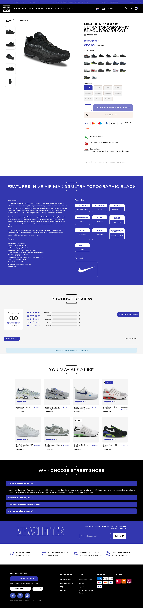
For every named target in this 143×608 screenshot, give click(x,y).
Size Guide (129, 123)
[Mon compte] (131, 9)
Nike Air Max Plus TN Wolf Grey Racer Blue (52, 408)
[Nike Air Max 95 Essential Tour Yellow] (116, 55)
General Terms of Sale (86, 579)
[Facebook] (13, 595)
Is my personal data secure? (20, 511)
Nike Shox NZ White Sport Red (110, 408)
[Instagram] (20, 595)
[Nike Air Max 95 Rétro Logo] (123, 70)
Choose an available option (113, 107)
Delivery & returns (66, 583)
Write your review (129, 314)
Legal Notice (83, 587)
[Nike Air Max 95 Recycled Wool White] (116, 70)
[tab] (71, 483)
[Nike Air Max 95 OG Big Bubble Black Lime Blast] (108, 63)
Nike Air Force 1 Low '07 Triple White (24, 446)
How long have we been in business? (24, 504)
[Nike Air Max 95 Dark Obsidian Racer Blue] (94, 55)
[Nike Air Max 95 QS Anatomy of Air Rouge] (94, 70)
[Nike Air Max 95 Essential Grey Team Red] (108, 55)
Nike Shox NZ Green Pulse (81, 446)
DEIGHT (39, 600)
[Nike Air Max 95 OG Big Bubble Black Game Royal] (101, 63)
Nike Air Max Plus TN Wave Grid (23, 408)
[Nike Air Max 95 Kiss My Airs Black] (94, 63)
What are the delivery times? (20, 498)
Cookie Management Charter (86, 592)
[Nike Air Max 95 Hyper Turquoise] (87, 63)
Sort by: (128, 339)
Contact (81, 583)
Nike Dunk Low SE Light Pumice (53, 446)
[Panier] (136, 8)
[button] (24, 578)
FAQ (61, 587)
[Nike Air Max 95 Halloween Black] (123, 55)
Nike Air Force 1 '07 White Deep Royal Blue (82, 408)
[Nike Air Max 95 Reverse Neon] (87, 77)
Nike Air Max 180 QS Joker (110, 446)
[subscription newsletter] (103, 8)
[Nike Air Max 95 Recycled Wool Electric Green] (108, 70)
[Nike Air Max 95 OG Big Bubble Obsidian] (116, 63)
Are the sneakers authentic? (20, 483)
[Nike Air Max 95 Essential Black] (101, 55)
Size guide (63, 591)
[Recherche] (126, 8)
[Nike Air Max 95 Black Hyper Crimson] (87, 55)
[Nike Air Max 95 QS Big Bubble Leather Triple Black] (101, 70)
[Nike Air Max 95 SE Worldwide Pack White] (94, 77)
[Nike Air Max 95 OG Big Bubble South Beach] (87, 70)
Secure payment (66, 579)
